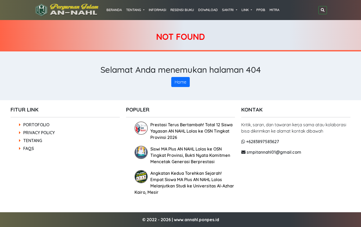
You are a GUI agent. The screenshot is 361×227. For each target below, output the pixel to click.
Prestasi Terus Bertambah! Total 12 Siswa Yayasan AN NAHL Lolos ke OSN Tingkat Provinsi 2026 (191, 131)
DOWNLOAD (208, 10)
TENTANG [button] (134, 10)
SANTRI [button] (228, 10)
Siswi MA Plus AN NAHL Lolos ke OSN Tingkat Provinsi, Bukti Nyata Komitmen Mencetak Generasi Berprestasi (190, 155)
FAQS (28, 148)
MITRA (274, 10)
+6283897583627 (262, 141)
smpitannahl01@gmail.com (273, 152)
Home (180, 82)
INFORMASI (157, 10)
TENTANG (32, 140)
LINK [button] (246, 10)
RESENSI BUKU (182, 10)
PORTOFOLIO (36, 124)
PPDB (260, 10)
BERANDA (114, 10)
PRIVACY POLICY (39, 132)
